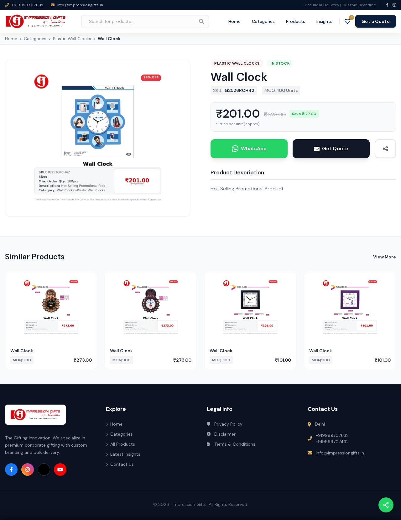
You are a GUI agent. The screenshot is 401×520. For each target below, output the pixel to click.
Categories (263, 21)
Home (234, 21)
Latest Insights (125, 454)
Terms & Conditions (234, 444)
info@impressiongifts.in (340, 453)
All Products (122, 444)
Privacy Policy (228, 424)
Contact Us (122, 464)
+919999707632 (332, 435)
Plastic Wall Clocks (72, 38)
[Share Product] (385, 148)
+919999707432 (332, 441)
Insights (324, 21)
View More (384, 257)
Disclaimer (225, 434)
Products (295, 21)
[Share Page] (385, 504)
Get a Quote (376, 21)
